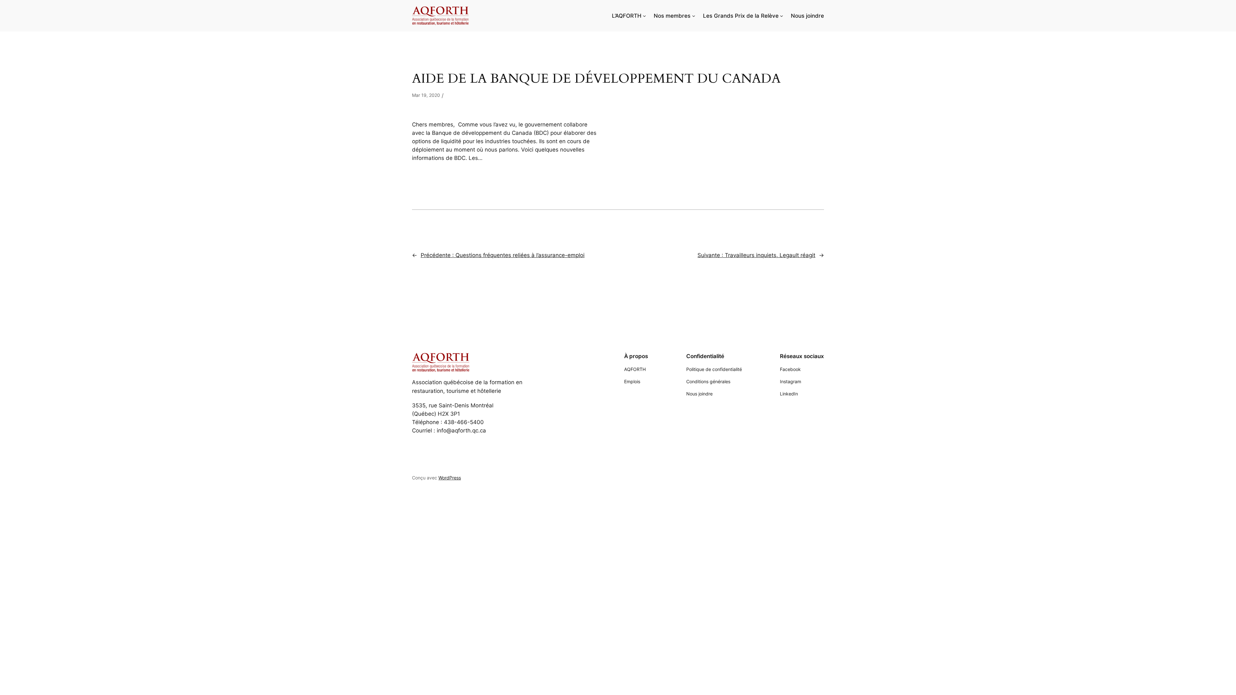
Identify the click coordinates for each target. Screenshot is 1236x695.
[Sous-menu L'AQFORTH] (644, 15)
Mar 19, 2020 (426, 95)
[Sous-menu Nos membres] (693, 15)
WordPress (449, 477)
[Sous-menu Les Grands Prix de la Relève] (781, 15)
